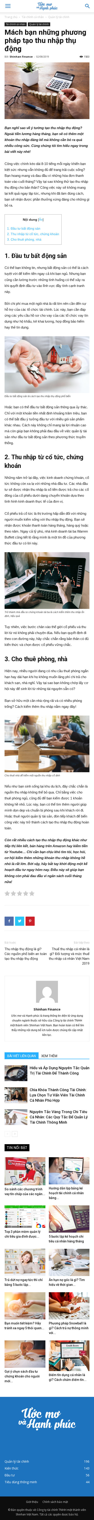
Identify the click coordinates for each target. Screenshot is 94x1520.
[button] (87, 6)
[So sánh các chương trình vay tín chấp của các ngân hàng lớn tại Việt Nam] (25, 1171)
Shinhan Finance (21, 56)
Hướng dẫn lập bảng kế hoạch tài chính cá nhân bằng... (66, 1193)
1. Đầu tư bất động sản (23, 228)
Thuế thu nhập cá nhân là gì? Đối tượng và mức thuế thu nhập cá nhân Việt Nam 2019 (69, 956)
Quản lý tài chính (58, 17)
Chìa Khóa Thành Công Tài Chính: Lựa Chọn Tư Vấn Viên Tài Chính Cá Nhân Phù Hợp (58, 1095)
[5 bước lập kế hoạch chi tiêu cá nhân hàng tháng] (69, 1219)
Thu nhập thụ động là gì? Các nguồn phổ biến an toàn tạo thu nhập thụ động (26, 954)
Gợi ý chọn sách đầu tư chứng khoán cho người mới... (22, 1376)
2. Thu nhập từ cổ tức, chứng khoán (33, 234)
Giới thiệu (32, 1502)
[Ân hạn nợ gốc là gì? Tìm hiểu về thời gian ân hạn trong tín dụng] (69, 1262)
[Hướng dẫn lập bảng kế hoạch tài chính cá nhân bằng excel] (69, 1170)
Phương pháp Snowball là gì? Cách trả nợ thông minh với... (69, 1328)
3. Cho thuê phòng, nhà (24, 239)
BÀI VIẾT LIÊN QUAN (21, 1056)
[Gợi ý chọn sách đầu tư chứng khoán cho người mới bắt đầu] (25, 1354)
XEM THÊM (49, 1056)
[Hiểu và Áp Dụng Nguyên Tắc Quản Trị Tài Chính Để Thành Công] (16, 1073)
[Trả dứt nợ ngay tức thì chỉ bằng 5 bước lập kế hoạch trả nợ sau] (25, 1262)
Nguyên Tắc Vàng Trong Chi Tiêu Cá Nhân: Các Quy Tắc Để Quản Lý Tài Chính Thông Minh (59, 1117)
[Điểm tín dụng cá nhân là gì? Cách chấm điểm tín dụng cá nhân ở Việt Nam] (69, 1355)
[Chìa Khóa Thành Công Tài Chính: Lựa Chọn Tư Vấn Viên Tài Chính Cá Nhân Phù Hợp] (16, 1095)
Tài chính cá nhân (33, 17)
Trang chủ (11, 17)
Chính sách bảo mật (55, 1502)
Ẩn (41, 219)
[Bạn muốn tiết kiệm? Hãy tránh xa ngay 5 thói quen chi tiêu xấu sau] (25, 1305)
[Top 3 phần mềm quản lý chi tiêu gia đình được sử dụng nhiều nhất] (25, 1216)
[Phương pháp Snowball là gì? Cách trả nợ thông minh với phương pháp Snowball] (69, 1305)
